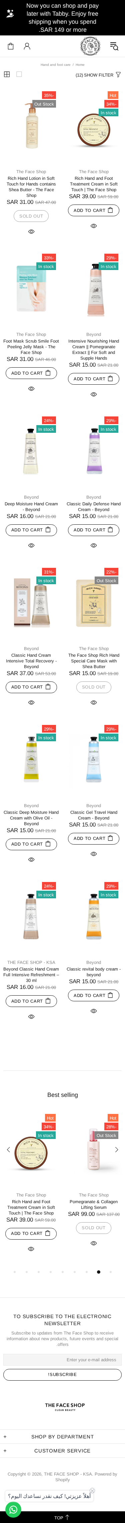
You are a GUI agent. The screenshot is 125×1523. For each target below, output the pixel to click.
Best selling (62, 1095)
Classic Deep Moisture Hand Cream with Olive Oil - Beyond (31, 818)
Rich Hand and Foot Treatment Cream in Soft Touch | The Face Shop (94, 184)
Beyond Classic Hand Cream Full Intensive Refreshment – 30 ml (31, 975)
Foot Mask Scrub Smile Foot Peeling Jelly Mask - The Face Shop (31, 347)
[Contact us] (13, 1510)
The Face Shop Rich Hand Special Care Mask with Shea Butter (93, 661)
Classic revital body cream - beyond (94, 972)
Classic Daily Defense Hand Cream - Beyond (94, 506)
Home (80, 65)
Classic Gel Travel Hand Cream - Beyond (93, 815)
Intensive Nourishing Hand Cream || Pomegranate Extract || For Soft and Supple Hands (93, 350)
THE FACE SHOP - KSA (90, 46)
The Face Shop (94, 171)
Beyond (93, 334)
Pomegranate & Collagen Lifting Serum (94, 1204)
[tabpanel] (93, 1186)
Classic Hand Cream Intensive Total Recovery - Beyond (31, 661)
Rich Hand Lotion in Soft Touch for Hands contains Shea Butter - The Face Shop (31, 187)
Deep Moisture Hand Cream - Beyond (31, 506)
